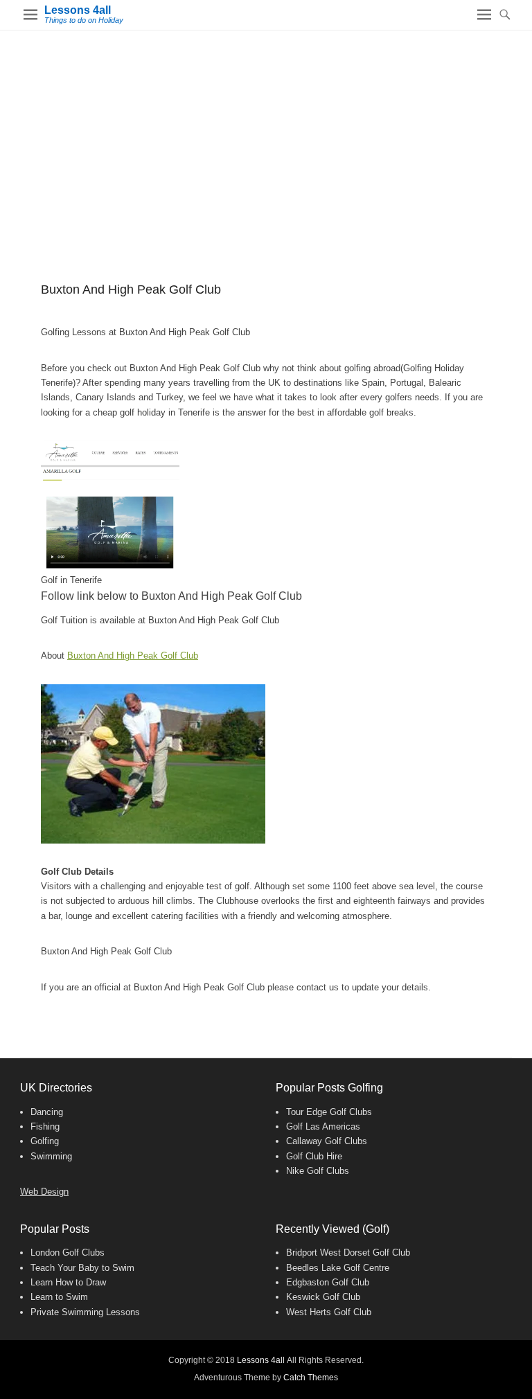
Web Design (44, 1191)
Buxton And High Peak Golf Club (132, 655)
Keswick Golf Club (323, 1297)
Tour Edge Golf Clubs (329, 1112)
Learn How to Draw (68, 1282)
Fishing (45, 1126)
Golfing (44, 1141)
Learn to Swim (59, 1297)
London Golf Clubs (67, 1252)
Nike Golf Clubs (317, 1171)
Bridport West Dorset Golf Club (348, 1252)
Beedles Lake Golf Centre (337, 1268)
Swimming (51, 1156)
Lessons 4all (77, 10)
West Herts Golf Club (328, 1312)
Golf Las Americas (323, 1126)
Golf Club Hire (314, 1156)
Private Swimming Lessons (85, 1312)
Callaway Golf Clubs (326, 1141)
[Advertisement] (266, 134)
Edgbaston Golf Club (327, 1282)
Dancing (46, 1112)
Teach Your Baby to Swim (82, 1268)
